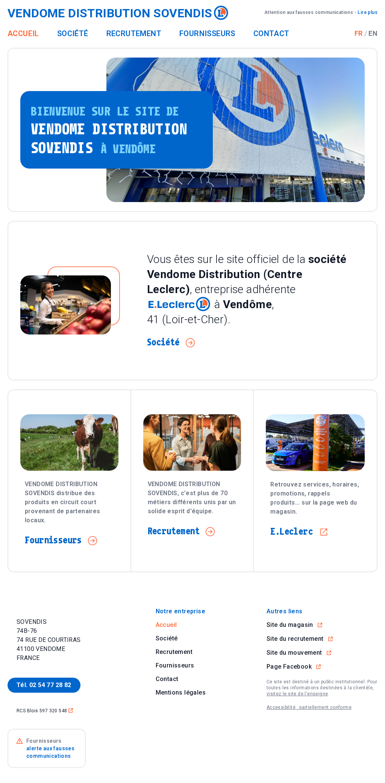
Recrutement (133, 33)
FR (359, 33)
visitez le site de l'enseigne (297, 693)
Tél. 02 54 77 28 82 (44, 685)
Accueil (23, 33)
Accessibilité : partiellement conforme (309, 707)
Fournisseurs (207, 33)
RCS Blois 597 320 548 (45, 710)
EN (372, 33)
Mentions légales (181, 692)
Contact (271, 33)
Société (72, 33)
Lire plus (320, 12)
